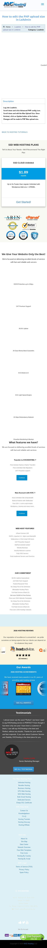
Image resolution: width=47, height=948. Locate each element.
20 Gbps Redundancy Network (23, 417)
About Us (24, 839)
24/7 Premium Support (23, 306)
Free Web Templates (24, 850)
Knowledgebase (24, 813)
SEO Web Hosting (24, 794)
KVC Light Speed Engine (23, 395)
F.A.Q (24, 816)
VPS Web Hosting (24, 791)
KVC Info (22, 835)
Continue (22, 478)
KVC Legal (22, 863)
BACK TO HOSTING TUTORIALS (14, 132)
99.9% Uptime (24, 328)
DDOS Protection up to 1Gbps (23, 284)
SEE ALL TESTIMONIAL (23, 769)
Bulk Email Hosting (24, 797)
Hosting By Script (24, 859)
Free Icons (24, 853)
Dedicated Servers (24, 800)
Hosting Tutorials (24, 819)
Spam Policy (24, 872)
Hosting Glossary (24, 822)
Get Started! (23, 202)
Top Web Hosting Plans (22, 779)
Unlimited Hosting (24, 782)
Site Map (24, 841)
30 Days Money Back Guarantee (23, 351)
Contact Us (24, 810)
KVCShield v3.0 (23, 373)
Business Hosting (24, 788)
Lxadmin (17, 27)
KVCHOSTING (23, 891)
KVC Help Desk (22, 807)
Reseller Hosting (24, 785)
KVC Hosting (29, 944)
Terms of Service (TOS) (24, 867)
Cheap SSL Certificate (24, 803)
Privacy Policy (24, 869)
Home (8, 27)
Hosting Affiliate (24, 825)
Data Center (24, 844)
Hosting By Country (24, 856)
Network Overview (24, 847)
